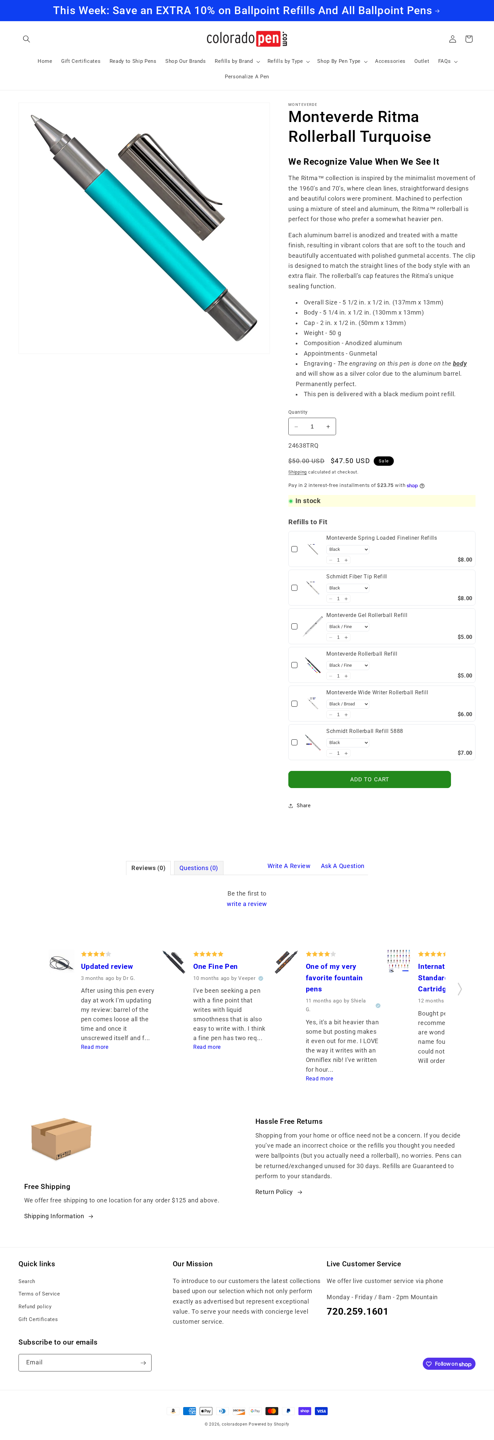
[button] (26, 39)
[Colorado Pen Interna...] (399, 962)
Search (26, 1281)
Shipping (297, 472)
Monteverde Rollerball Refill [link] (361, 654)
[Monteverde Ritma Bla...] (61, 963)
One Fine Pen (215, 966)
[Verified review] (260, 978)
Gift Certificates (38, 1319)
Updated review (107, 966)
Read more (95, 1047)
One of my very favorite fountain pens (334, 977)
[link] (313, 549)
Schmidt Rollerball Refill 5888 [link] (364, 731)
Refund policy (35, 1306)
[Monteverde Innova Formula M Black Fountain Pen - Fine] (174, 963)
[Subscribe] (143, 1363)
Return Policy (274, 1192)
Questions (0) (198, 868)
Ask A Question (343, 866)
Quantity (298, 412)
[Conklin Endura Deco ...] (286, 963)
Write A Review (289, 866)
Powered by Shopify (269, 1424)
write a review (247, 904)
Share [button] (304, 806)
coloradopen (234, 1424)
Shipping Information (54, 1216)
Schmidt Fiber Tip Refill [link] (356, 577)
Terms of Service (39, 1294)
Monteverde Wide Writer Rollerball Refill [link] (377, 693)
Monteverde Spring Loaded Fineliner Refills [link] (381, 538)
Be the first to (247, 899)
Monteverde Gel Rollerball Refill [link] (366, 615)
